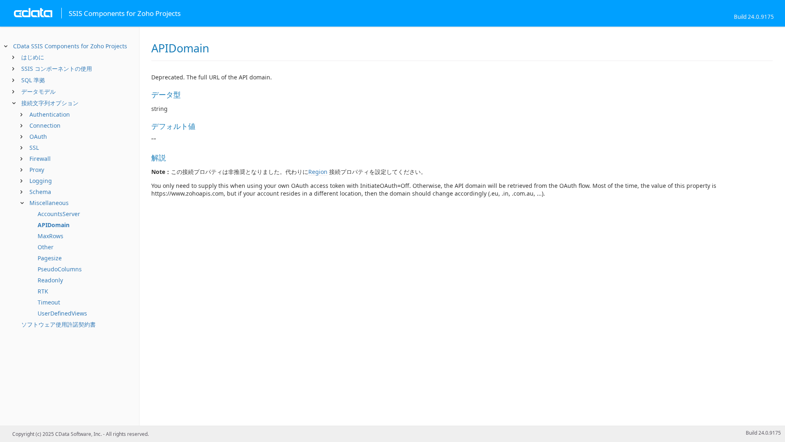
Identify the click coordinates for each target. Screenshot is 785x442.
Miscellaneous (49, 203)
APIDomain (54, 225)
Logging (40, 181)
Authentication (49, 114)
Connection (45, 125)
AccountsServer (59, 214)
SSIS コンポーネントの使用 (56, 68)
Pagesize (50, 258)
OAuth (38, 136)
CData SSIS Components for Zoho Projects (70, 46)
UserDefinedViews (62, 313)
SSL (34, 147)
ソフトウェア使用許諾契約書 (58, 324)
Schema (40, 192)
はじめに (32, 57)
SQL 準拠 (33, 80)
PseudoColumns (60, 269)
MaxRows (50, 236)
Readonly (50, 280)
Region (317, 172)
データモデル (38, 91)
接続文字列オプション (49, 103)
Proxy (36, 170)
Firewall (40, 158)
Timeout (49, 302)
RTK (43, 291)
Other (46, 247)
